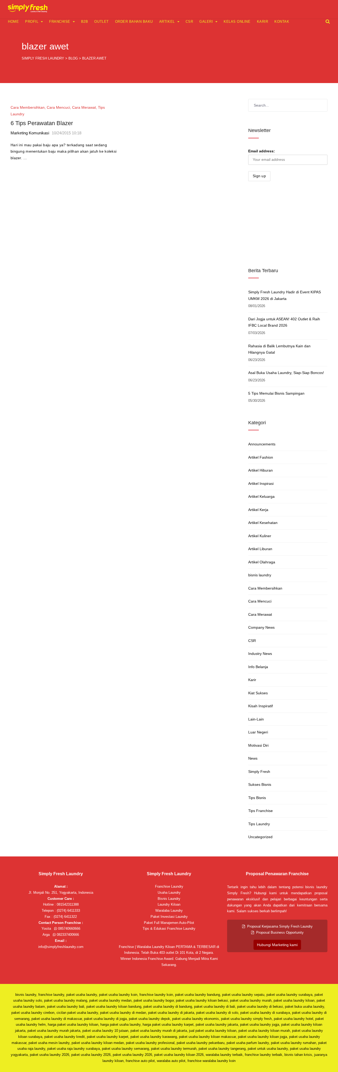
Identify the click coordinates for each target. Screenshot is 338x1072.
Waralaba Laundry (169, 911)
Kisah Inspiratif (260, 706)
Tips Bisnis (257, 798)
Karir (262, 22)
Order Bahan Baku (134, 22)
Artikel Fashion (260, 457)
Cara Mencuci (58, 107)
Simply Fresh (259, 771)
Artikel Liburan (260, 549)
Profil (31, 22)
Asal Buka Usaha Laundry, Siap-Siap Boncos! (286, 373)
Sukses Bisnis (259, 784)
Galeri (206, 22)
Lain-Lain (256, 719)
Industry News (260, 653)
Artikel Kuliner (259, 536)
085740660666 (68, 928)
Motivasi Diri (258, 745)
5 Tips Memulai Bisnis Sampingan (276, 393)
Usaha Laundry (169, 893)
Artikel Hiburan (260, 470)
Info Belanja (258, 667)
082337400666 (67, 935)
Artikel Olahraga (261, 562)
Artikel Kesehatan (263, 523)
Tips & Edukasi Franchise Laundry (169, 928)
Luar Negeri (258, 732)
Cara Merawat (84, 107)
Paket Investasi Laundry (169, 917)
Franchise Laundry (169, 886)
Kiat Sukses (258, 693)
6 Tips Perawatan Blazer (42, 123)
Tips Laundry (259, 824)
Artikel (167, 22)
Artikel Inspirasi (261, 483)
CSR (189, 22)
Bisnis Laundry (169, 899)
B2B (84, 22)
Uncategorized (260, 837)
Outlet (101, 22)
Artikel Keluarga (261, 496)
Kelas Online (237, 22)
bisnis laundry (259, 575)
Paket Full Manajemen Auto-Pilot (169, 923)
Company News (261, 627)
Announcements (261, 444)
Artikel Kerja (258, 510)
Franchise (59, 22)
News (252, 758)
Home (13, 22)
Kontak (281, 22)
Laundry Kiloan (169, 904)
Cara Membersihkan (28, 107)
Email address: (261, 151)
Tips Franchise (260, 811)
